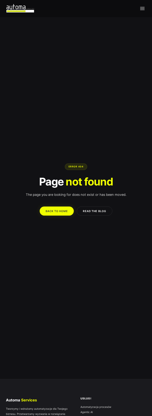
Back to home (57, 211)
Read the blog (94, 211)
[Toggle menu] (142, 8)
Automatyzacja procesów (95, 406)
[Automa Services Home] (20, 8)
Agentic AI (86, 412)
